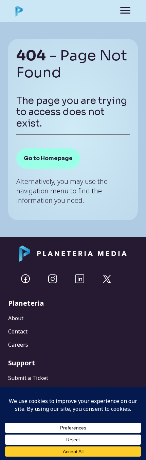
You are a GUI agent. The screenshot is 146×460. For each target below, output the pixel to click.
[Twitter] (107, 279)
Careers (18, 344)
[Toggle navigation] (120, 11)
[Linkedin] (80, 279)
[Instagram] (52, 279)
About (15, 318)
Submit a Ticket (28, 378)
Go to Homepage (48, 158)
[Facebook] (25, 279)
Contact (18, 331)
